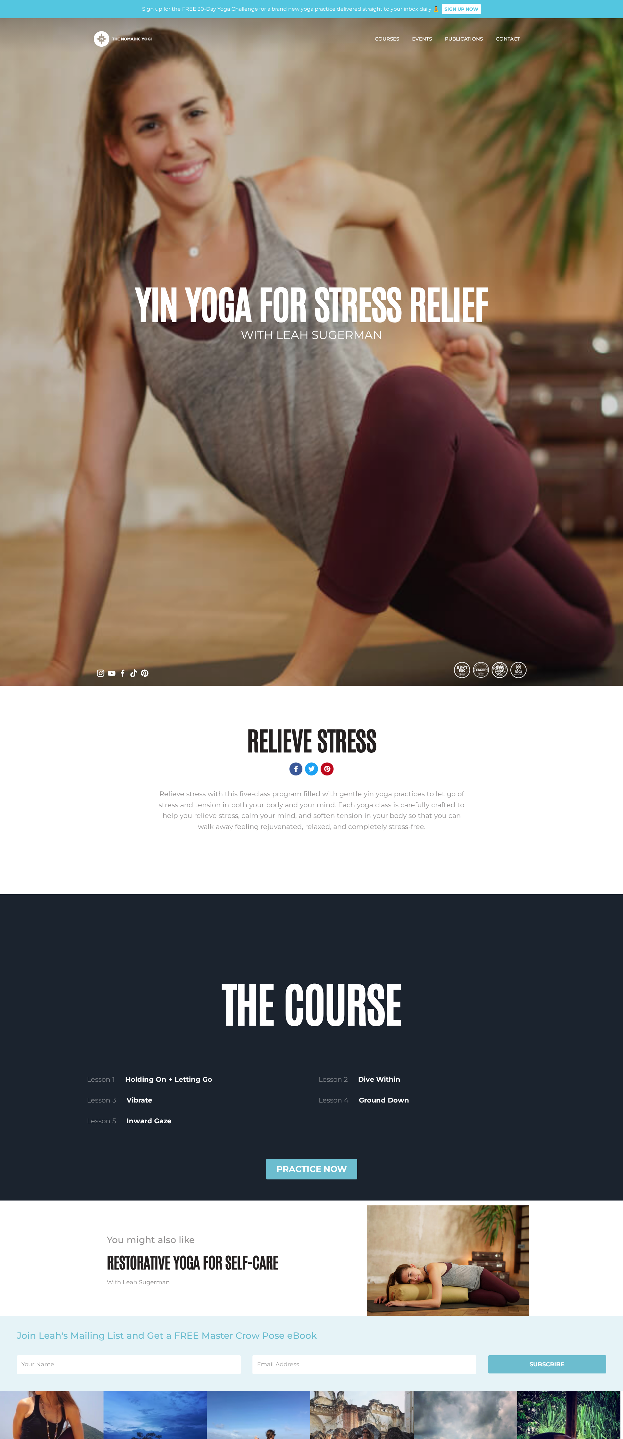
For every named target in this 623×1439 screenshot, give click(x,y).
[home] (123, 39)
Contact (508, 39)
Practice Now (311, 1169)
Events (422, 39)
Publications (464, 39)
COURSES (387, 39)
